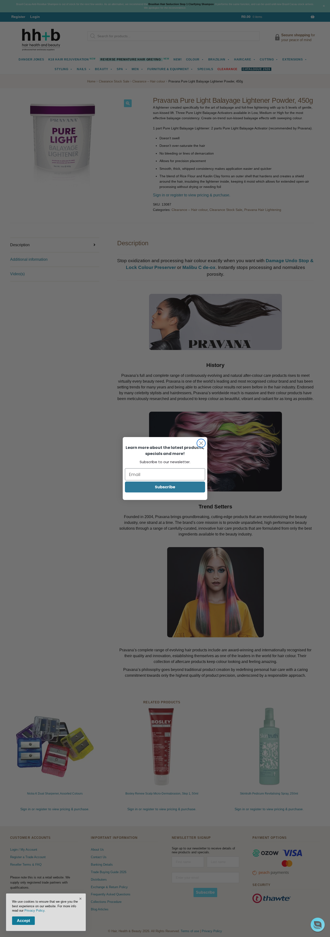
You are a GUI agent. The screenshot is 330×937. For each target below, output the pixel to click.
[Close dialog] (201, 443)
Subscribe (165, 487)
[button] (318, 925)
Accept (23, 921)
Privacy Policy (34, 910)
